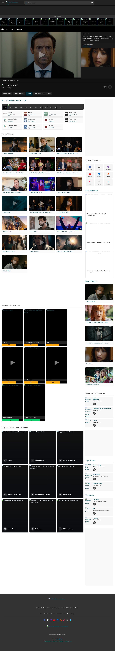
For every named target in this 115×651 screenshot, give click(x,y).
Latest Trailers (91, 280)
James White (6, 380)
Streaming (50, 607)
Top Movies (90, 460)
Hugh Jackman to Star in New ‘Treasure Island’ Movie (98, 271)
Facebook (90, 169)
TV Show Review (97, 401)
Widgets (108, 184)
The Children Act (29, 380)
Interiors (5, 342)
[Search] (92, 3)
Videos (72, 607)
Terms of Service (61, 613)
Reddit (108, 176)
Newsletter (99, 184)
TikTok (89, 184)
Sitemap (53, 613)
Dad (48, 342)
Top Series (89, 494)
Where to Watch (12, 100)
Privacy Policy (70, 613)
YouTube (90, 176)
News (76, 607)
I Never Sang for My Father (32, 342)
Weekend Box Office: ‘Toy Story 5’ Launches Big (96, 214)
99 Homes (49, 380)
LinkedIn (99, 176)
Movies (37, 607)
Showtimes (57, 607)
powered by (5, 104)
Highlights (57, 16)
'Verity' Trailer (86, 46)
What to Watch (65, 607)
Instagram (108, 169)
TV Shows (43, 607)
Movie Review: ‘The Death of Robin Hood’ (99, 242)
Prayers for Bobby (7, 417)
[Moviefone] (12, 3)
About (40, 613)
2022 (8, 88)
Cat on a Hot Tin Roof (30, 417)
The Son (5, 80)
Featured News (91, 190)
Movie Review (96, 410)
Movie (12, 88)
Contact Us (47, 613)
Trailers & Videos (14, 80)
